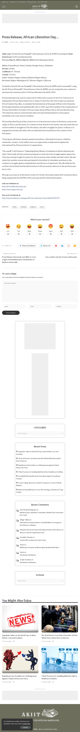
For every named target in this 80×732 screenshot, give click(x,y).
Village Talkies (24, 520)
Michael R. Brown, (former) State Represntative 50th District (40, 530)
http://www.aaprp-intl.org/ (12, 189)
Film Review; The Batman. (28, 555)
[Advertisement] (40, 18)
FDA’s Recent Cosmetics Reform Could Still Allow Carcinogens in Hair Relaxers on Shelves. (41, 524)
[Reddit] (68, 245)
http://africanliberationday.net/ (14, 186)
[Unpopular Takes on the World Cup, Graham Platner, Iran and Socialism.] (20, 619)
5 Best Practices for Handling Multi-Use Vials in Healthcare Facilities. (40, 472)
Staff (6, 42)
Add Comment (25, 42)
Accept (25, 727)
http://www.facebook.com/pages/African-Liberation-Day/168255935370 (30, 198)
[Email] (74, 245)
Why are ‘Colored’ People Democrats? (32, 533)
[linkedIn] (62, 245)
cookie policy (26, 724)
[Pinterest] (56, 245)
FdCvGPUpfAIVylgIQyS (28, 510)
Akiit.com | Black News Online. (47, 729)
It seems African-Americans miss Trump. (33, 540)
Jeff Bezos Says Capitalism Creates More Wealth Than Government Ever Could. (41, 514)
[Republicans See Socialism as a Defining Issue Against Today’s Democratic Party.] (20, 659)
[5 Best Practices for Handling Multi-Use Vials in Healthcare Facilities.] (60, 659)
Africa (34, 42)
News (38, 42)
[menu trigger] (4, 7)
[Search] (76, 7)
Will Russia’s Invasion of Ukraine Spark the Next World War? (39, 547)
